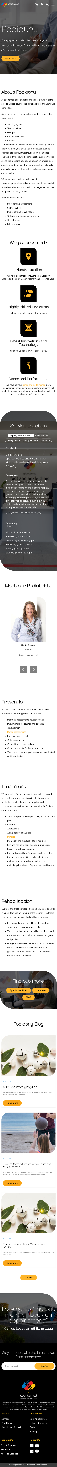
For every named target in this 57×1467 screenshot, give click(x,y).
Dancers (11, 837)
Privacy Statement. (42, 1465)
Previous (23, 669)
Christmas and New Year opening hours (25, 1245)
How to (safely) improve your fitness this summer (27, 1165)
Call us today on (28, 1328)
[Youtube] (37, 1446)
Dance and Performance (28, 379)
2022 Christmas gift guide (20, 1087)
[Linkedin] (32, 1451)
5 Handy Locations (28, 270)
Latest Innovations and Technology (28, 343)
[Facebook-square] (32, 1446)
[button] (28, 1277)
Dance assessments (16, 732)
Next (33, 669)
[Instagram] (37, 1451)
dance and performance (34, 385)
